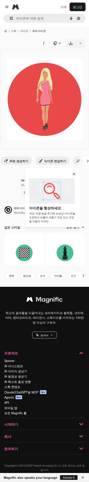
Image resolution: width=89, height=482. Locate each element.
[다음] (83, 275)
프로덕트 (11, 353)
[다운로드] (70, 43)
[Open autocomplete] (10, 18)
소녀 (42, 275)
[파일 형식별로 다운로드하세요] (57, 43)
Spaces (9, 360)
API (6, 402)
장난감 (27, 275)
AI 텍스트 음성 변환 (17, 381)
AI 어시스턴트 (13, 366)
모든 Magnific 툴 (15, 413)
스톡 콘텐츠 (12, 387)
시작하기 (11, 424)
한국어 (44, 335)
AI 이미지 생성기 (15, 371)
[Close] (82, 477)
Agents (12, 397)
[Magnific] (44, 300)
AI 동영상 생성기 (15, 376)
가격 (63, 7)
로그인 (77, 7)
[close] (74, 174)
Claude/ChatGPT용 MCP (25, 392)
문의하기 (11, 448)
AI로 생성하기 (19, 161)
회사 (7, 436)
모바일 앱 (10, 408)
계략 (11, 275)
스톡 (13, 31)
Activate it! (69, 477)
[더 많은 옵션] (43, 43)
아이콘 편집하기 (55, 161)
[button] (44, 335)
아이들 (58, 275)
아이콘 (24, 31)
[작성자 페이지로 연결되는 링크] (8, 210)
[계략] (24, 253)
